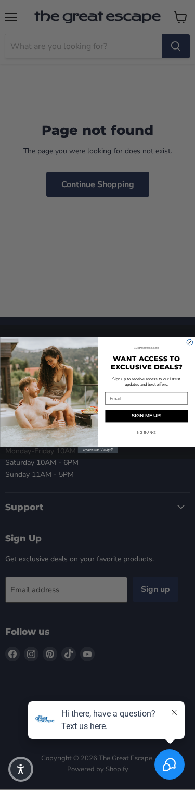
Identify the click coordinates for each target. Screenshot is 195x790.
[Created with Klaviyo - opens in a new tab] (97, 450)
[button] (20, 769)
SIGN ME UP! (146, 416)
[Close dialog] (190, 342)
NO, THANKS (146, 432)
